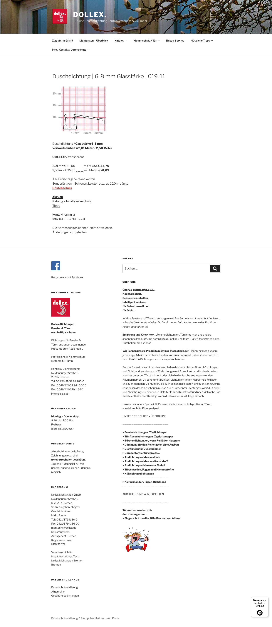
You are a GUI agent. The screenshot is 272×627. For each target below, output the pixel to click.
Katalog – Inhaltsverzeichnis (71, 201)
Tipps (56, 205)
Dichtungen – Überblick (93, 40)
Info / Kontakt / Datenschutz (69, 49)
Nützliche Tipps (200, 40)
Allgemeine (58, 591)
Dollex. (90, 15)
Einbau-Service (175, 40)
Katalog (119, 40)
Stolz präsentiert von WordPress (100, 618)
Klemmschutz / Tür (145, 40)
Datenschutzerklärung (64, 587)
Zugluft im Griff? (62, 40)
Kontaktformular (63, 214)
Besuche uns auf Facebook (67, 277)
